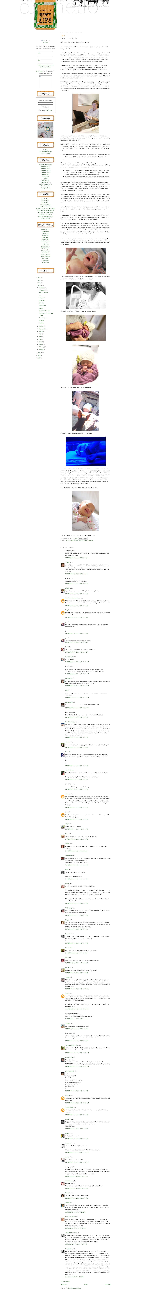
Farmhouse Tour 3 (45, 170)
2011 (39, 283)
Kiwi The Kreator (70, 722)
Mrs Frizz (67, 1095)
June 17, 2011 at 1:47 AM (74, 1277)
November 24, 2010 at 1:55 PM (76, 765)
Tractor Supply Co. (45, 182)
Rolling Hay (45, 176)
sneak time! (42, 300)
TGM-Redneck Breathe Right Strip (45, 209)
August (41, 331)
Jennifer (67, 977)
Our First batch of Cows (45, 184)
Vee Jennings (45, 260)
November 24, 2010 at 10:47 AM (77, 662)
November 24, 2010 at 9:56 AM (76, 652)
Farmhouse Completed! (45, 164)
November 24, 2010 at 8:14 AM (76, 574)
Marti (66, 812)
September (42, 329)
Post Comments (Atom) (74, 1288)
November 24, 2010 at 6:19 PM (76, 879)
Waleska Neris (45, 262)
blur (40, 295)
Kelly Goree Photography (72, 598)
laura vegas (68, 678)
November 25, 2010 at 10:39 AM (77, 1052)
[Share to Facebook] (85, 539)
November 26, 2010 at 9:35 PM (76, 1129)
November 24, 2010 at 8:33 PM (76, 963)
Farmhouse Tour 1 (45, 166)
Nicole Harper (45, 249)
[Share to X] (83, 539)
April (40, 342)
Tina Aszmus (45, 258)
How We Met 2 (45, 201)
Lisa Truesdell (45, 245)
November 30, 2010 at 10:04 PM (77, 1162)
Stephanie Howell (45, 255)
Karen (67, 957)
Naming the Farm (45, 188)
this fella (41, 323)
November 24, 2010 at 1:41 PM (76, 737)
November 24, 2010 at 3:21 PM (76, 829)
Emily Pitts (45, 233)
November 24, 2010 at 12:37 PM (77, 707)
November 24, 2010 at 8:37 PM (76, 973)
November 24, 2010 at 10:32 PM (77, 989)
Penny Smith (68, 1249)
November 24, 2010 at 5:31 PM (76, 865)
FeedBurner (49, 110)
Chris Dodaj (68, 908)
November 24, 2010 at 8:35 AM (76, 605)
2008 (39, 355)
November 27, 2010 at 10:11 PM (77, 1152)
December (42, 288)
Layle (66, 690)
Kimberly (67, 752)
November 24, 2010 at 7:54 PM (76, 943)
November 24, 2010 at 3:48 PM (76, 839)
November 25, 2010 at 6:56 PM (76, 1091)
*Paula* (67, 562)
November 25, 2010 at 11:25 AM (77, 1066)
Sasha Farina (45, 253)
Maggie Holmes (45, 247)
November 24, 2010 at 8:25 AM (76, 583)
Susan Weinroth (45, 256)
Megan (67, 920)
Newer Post (64, 1284)
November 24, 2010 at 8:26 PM (76, 953)
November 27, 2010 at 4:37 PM (76, 1138)
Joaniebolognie (69, 1107)
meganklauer (68, 1181)
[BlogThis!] (81, 539)
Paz (66, 647)
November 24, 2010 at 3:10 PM (76, 807)
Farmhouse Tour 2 (45, 168)
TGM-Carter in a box (45, 207)
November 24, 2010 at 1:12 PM (76, 717)
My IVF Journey (45, 218)
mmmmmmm (42, 305)
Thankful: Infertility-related (45, 216)
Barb (66, 869)
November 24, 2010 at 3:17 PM (76, 819)
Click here (39, 71)
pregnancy (74, 540)
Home (86, 1284)
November (42, 290)
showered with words (44, 311)
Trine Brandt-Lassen (70, 1232)
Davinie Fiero (69, 948)
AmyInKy (68, 1119)
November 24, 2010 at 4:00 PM (76, 851)
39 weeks (41, 303)
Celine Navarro (45, 229)
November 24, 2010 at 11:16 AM (77, 674)
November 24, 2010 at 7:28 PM (76, 929)
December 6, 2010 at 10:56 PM (76, 1188)
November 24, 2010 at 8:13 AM (76, 558)
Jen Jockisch (45, 235)
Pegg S (67, 610)
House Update (45, 174)
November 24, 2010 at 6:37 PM (76, 903)
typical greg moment (86, 540)
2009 (39, 353)
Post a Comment (65, 1281)
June (40, 336)
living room (42, 298)
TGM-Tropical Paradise (45, 214)
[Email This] (79, 539)
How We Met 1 (45, 199)
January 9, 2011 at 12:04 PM (75, 1228)
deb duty (67, 967)
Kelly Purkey (45, 239)
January (41, 349)
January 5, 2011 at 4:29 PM (75, 1212)
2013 (39, 278)
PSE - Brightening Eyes (45, 151)
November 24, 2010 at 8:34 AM (76, 593)
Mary (66, 834)
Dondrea (67, 1193)
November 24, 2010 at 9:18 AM (76, 633)
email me (45, 42)
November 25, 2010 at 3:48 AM (76, 1019)
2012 (39, 280)
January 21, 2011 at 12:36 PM (76, 1244)
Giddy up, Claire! (43, 292)
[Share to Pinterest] (87, 539)
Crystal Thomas (69, 770)
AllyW (67, 824)
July (40, 334)
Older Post (108, 1284)
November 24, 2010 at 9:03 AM (76, 617)
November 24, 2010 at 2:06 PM (76, 779)
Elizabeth (68, 934)
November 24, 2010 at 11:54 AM (77, 698)
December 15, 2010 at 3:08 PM (76, 1198)
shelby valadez (69, 656)
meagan (67, 794)
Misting (45, 150)
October (41, 326)
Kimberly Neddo (45, 241)
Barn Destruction (45, 186)
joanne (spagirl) (69, 1071)
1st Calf (45, 178)
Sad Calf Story (45, 180)
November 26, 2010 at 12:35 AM (77, 1103)
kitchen (41, 308)
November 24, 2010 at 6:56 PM (76, 915)
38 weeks (41, 320)
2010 (39, 285)
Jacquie (67, 588)
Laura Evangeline (70, 1216)
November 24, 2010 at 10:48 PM (77, 1009)
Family (68, 540)
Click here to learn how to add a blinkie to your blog (45, 66)
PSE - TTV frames (45, 153)
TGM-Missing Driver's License (45, 210)
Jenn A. (67, 993)
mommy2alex (69, 1057)
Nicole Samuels (45, 251)
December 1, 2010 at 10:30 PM (76, 1176)
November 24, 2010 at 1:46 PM (76, 747)
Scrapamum (68, 855)
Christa (67, 742)
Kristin (67, 1157)
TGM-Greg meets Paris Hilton (45, 212)
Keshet (67, 1133)
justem (67, 883)
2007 (39, 358)
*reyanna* (68, 1143)
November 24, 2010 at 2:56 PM (76, 789)
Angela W (68, 1202)
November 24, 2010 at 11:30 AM (77, 686)
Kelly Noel (45, 237)
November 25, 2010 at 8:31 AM (76, 1029)
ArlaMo (67, 843)
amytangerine (69, 702)
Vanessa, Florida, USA (71, 1045)
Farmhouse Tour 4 (45, 172)
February (41, 347)
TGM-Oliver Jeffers (45, 205)
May (40, 339)
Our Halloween (43, 318)
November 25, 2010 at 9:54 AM (76, 1040)
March (41, 344)
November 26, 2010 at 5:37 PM (76, 1114)
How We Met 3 (45, 203)
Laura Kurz (45, 243)
